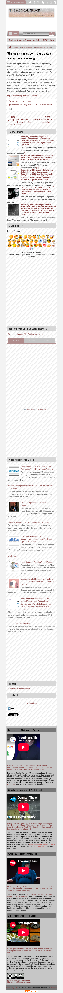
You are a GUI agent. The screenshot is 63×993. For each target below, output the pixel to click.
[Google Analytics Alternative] (31, 991)
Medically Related (27, 105)
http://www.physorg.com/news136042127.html (25, 96)
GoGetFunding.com (41, 409)
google (38, 2)
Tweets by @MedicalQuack (19, 689)
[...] (25, 153)
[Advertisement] (35, 24)
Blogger (54, 988)
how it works (30, 409)
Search (52, 33)
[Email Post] (10, 109)
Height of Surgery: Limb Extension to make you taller (28, 522)
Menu (15, 33)
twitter (30, 2)
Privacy (16, 340)
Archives (47, 341)
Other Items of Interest (43, 105)
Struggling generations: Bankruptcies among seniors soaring (30, 55)
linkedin (47, 2)
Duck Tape (12, 556)
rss (43, 2)
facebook (34, 2)
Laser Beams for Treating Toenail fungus (36, 562)
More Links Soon (17, 2)
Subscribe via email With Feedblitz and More (25, 334)
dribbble (51, 2)
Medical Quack (12, 988)
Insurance (15, 105)
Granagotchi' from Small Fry (19, 623)
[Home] (9, 47)
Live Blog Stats (31, 703)
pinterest (55, 2)
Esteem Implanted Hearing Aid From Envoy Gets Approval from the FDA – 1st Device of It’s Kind (38, 581)
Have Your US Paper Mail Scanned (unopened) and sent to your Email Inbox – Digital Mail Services (37, 539)
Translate (31, 341)
